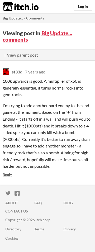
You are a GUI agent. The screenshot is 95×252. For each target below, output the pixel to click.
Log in (83, 6)
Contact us (16, 211)
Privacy (69, 229)
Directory (13, 229)
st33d (17, 71)
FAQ (38, 203)
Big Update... (13, 18)
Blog (68, 203)
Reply (7, 174)
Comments (35, 18)
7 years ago (35, 71)
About (11, 203)
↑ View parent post (21, 54)
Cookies (11, 238)
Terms (39, 229)
